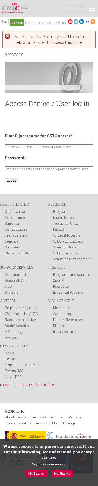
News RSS (13, 376)
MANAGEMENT (61, 300)
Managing (61, 308)
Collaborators (16, 229)
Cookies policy (19, 423)
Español (4, 21)
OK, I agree (36, 473)
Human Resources (68, 319)
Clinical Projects (66, 235)
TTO (8, 286)
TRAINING (57, 267)
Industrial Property (68, 292)
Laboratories (63, 217)
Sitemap (68, 423)
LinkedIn (81, 21)
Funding (12, 223)
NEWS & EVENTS (14, 346)
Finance (60, 325)
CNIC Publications (68, 241)
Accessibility (46, 423)
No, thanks (62, 473)
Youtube (70, 21)
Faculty (59, 229)
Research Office (17, 280)
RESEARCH (57, 204)
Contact (61, 22)
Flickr (87, 21)
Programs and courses (71, 274)
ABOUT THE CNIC (14, 204)
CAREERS (8, 300)
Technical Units (66, 223)
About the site (15, 417)
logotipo (25, 5)
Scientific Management (72, 259)
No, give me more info (49, 464)
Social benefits (17, 325)
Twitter (76, 21)
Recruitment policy (20, 319)
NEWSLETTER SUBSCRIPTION (25, 385)
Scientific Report (66, 247)
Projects (11, 292)
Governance (15, 217)
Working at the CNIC (21, 313)
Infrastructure (64, 331)
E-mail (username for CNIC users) (39, 135)
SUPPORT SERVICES (16, 267)
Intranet (49, 22)
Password (16, 157)
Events (10, 359)
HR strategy (14, 331)
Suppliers (12, 247)
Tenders (12, 241)
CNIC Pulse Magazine (23, 365)
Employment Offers (21, 308)
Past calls (61, 286)
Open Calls (62, 280)
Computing (62, 313)
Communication (18, 274)
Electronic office (18, 253)
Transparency (34, 22)
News (9, 353)
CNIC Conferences (68, 253)
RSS (93, 21)
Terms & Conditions (47, 417)
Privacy (75, 417)
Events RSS (14, 371)
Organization (15, 211)
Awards (11, 337)
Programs (61, 211)
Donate (17, 22)
